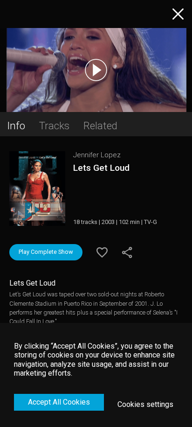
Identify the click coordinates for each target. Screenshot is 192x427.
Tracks (54, 125)
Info (16, 125)
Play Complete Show (46, 251)
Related (100, 125)
